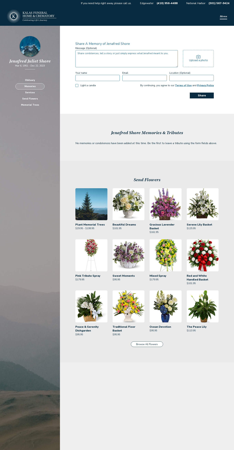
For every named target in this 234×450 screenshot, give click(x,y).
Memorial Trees (30, 104)
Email (125, 73)
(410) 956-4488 (167, 3)
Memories (30, 86)
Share (202, 95)
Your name (81, 73)
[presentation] (198, 58)
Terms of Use (183, 85)
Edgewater (146, 3)
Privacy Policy (205, 85)
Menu (223, 16)
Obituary (30, 80)
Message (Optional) (86, 48)
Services (30, 92)
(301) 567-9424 (219, 3)
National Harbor (195, 3)
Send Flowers (30, 98)
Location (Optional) (179, 73)
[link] (91, 211)
